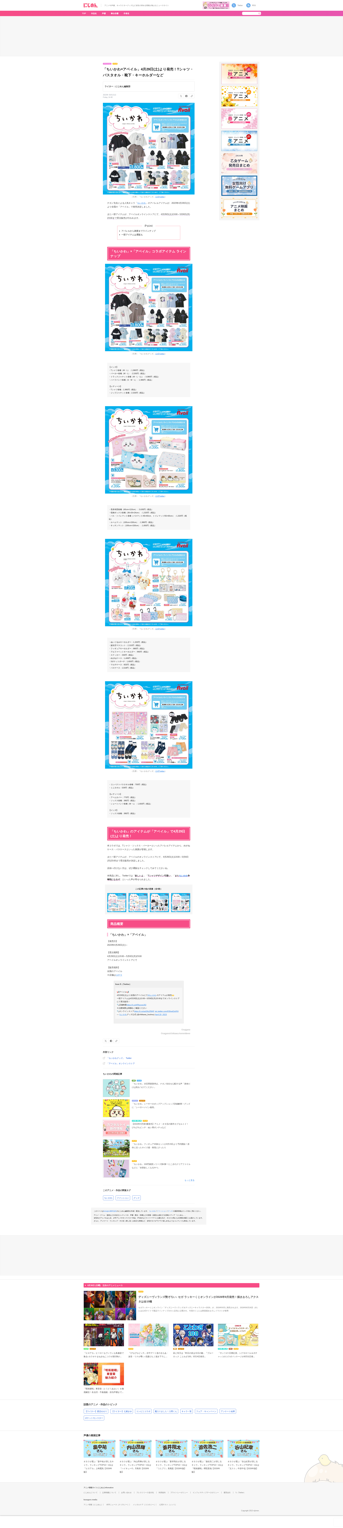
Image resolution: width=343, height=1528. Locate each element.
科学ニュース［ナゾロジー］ (118, 1505)
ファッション (123, 1198)
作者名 (126, 13)
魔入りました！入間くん (166, 1411)
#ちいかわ (152, 995)
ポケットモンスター (94, 1418)
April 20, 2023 (161, 1014)
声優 (104, 13)
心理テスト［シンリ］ (168, 1505)
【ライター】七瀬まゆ (122, 1411)
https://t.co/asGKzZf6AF (144, 1011)
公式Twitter (160, 197)
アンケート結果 (228, 1411)
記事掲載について (109, 1493)
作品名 (94, 13)
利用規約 (162, 1493)
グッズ (136, 1198)
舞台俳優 (114, 13)
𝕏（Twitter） (240, 1493)
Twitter (240, 5)
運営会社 (227, 1493)
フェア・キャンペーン (206, 1411)
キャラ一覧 (187, 1411)
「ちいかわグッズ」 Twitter (119, 1058)
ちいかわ (141, 203)
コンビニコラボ (143, 1411)
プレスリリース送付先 (145, 1493)
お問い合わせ (126, 1493)
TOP (84, 13)
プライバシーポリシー (179, 1493)
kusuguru (88, 1500)
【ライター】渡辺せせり (96, 1411)
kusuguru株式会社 (110, 1211)
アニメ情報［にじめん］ (93, 1505)
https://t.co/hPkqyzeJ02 (136, 1005)
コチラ (119, 975)
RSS (254, 5)
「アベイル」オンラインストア (121, 1063)
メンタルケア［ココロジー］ (144, 1505)
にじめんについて (91, 1493)
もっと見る (189, 1180)
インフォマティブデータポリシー (206, 1493)
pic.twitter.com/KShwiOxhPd (166, 1011)
